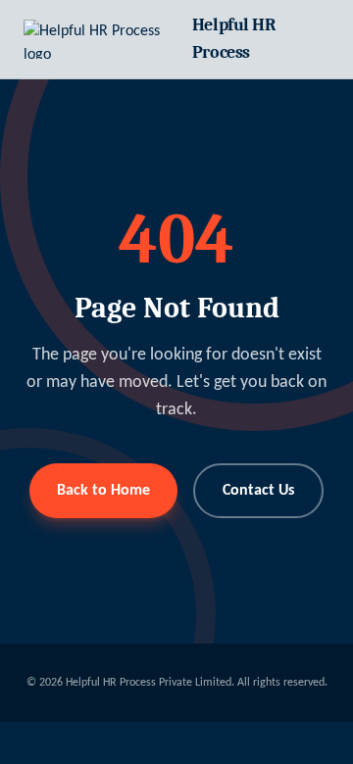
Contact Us (258, 491)
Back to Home (103, 491)
